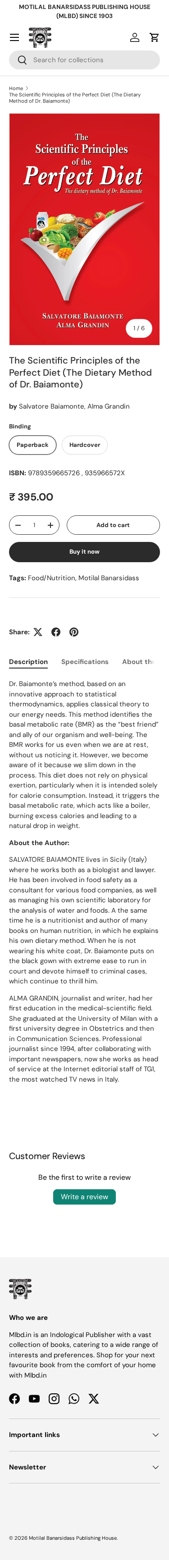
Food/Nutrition (51, 577)
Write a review (84, 1196)
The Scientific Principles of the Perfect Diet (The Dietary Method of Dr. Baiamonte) (75, 97)
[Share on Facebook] (56, 632)
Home (16, 88)
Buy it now (84, 551)
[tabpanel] (84, 881)
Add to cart (113, 525)
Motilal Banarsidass (108, 577)
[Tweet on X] (38, 632)
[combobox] (84, 59)
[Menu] (14, 37)
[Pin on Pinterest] (74, 632)
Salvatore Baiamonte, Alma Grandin (74, 406)
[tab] (28, 662)
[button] (154, 37)
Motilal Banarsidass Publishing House (73, 1538)
